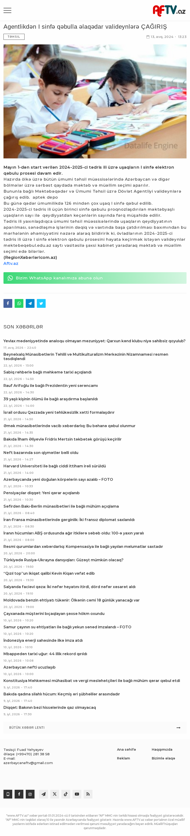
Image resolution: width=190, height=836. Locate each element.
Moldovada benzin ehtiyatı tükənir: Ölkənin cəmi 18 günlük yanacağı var (71, 600)
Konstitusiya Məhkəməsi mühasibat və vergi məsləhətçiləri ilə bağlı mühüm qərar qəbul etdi (91, 681)
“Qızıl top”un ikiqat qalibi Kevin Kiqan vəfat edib (49, 573)
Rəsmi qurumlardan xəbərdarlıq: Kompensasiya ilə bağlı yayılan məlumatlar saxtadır (83, 546)
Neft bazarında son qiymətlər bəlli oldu (40, 452)
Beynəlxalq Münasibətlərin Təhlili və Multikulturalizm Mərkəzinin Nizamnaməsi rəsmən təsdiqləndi (85, 356)
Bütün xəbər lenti (27, 727)
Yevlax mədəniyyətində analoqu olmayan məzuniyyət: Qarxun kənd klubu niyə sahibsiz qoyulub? (94, 341)
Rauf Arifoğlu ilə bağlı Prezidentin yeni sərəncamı (50, 385)
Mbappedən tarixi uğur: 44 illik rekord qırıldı (45, 654)
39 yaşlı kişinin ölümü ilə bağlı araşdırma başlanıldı (50, 399)
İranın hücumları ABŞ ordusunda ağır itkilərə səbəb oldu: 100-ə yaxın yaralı (73, 533)
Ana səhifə (126, 749)
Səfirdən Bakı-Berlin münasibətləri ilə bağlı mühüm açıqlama (61, 506)
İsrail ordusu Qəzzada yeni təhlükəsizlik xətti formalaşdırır (59, 412)
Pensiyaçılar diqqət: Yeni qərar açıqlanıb (41, 493)
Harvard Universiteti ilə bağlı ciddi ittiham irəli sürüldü (54, 466)
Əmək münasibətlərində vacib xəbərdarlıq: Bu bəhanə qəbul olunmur (69, 426)
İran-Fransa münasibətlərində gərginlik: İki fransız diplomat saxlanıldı (69, 520)
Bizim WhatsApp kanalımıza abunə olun (59, 278)
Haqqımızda (162, 749)
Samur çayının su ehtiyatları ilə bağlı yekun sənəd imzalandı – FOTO (67, 627)
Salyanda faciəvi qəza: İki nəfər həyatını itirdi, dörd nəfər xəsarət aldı (69, 587)
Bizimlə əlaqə (163, 758)
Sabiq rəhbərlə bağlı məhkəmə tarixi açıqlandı (47, 372)
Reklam (123, 758)
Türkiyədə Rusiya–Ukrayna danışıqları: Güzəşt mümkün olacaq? (63, 560)
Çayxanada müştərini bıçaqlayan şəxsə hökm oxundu (53, 613)
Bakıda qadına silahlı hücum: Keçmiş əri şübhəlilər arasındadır (61, 694)
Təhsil (14, 36)
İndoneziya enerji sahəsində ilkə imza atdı (43, 640)
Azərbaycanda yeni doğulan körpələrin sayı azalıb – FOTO (58, 479)
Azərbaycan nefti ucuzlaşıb (29, 667)
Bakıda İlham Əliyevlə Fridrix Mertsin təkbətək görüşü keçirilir (62, 439)
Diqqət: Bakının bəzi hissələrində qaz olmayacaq (49, 707)
